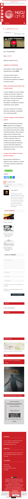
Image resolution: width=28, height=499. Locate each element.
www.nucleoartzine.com (17, 479)
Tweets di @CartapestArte (9, 307)
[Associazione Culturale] (11, 468)
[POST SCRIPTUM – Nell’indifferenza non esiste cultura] (9, 242)
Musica (19, 33)
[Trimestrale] (8, 466)
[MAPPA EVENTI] (14, 346)
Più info (16, 493)
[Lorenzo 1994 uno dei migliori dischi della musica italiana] (9, 228)
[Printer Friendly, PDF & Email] (8, 171)
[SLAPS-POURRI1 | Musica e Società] (14, 411)
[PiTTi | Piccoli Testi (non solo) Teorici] (14, 379)
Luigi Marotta (8, 32)
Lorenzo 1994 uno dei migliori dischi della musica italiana (9, 235)
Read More (19, 497)
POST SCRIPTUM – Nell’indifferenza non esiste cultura (9, 249)
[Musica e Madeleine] (9, 217)
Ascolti (16, 33)
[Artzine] (7, 464)
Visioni (23, 33)
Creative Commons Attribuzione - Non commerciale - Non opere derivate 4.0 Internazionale (14, 482)
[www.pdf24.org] (5, 181)
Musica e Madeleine (8, 222)
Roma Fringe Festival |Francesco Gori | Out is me (15, 3)
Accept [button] (13, 497)
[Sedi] (7, 469)
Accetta (15, 495)
